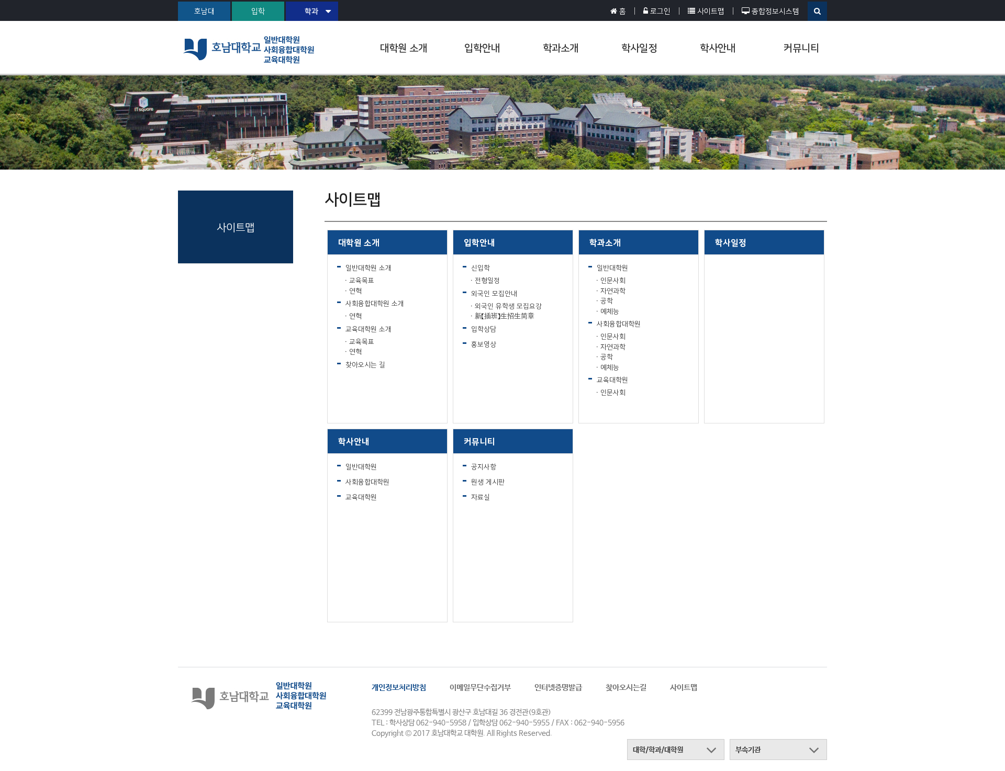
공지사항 (483, 467)
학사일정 (639, 47)
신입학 (480, 268)
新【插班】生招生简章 (504, 316)
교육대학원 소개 (368, 329)
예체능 (609, 311)
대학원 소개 (403, 47)
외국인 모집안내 (494, 293)
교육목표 (361, 280)
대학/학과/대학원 (658, 750)
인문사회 (613, 280)
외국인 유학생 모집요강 (508, 306)
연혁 (355, 291)
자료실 (480, 497)
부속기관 (748, 750)
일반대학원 (612, 268)
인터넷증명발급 (558, 687)
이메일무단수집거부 (480, 687)
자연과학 (613, 291)
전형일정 (487, 280)
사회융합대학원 (619, 324)
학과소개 (560, 47)
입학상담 (483, 329)
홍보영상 (483, 344)
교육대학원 (612, 380)
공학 (606, 301)
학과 (311, 11)
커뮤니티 (801, 47)
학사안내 (717, 47)
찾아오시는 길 (365, 364)
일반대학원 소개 (368, 268)
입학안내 (482, 47)
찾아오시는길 (626, 687)
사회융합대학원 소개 (374, 303)
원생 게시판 (488, 482)
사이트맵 (683, 687)
